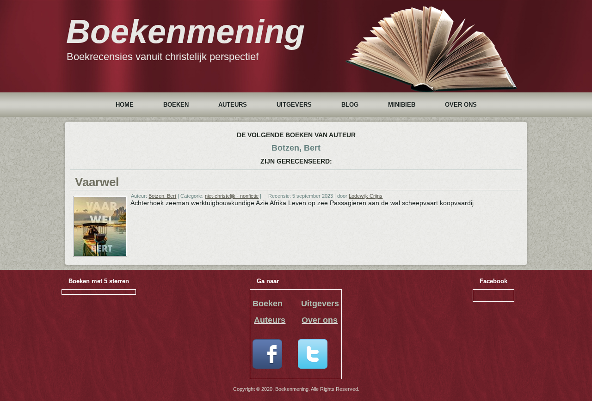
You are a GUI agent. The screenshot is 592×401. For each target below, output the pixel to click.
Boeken (176, 104)
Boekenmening (185, 31)
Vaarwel (97, 182)
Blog (349, 104)
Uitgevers (294, 104)
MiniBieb (401, 104)
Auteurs (232, 104)
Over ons (461, 104)
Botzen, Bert (162, 196)
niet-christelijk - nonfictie (232, 196)
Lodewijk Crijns (365, 196)
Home (125, 104)
